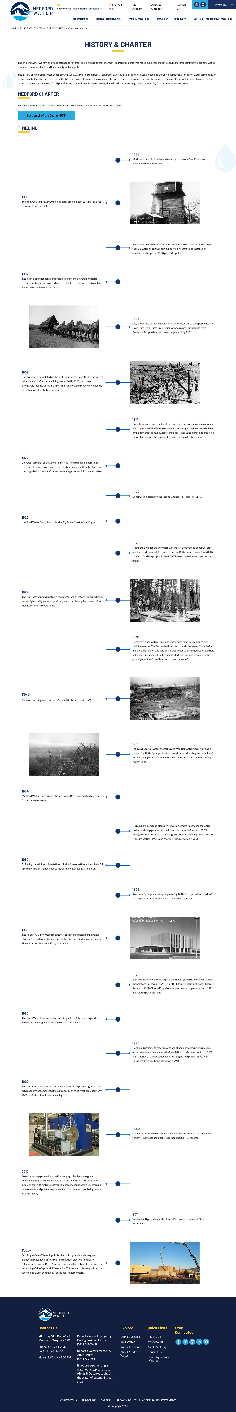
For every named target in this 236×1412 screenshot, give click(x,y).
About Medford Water (213, 19)
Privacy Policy (127, 1400)
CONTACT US (68, 1400)
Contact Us (181, 6)
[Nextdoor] (206, 1342)
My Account (137, 6)
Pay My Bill (154, 1336)
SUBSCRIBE (89, 1400)
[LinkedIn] (199, 1342)
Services (80, 19)
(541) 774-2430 (87, 1344)
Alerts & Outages (156, 6)
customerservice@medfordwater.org (79, 8)
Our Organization (54, 28)
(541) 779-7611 (87, 1359)
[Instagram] (192, 1342)
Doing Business (108, 19)
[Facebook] (178, 1342)
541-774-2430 (116, 6)
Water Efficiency (171, 19)
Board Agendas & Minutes (159, 1358)
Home (14, 28)
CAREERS (106, 1400)
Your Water (139, 19)
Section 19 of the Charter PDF (46, 115)
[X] (185, 1342)
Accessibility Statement (159, 1400)
